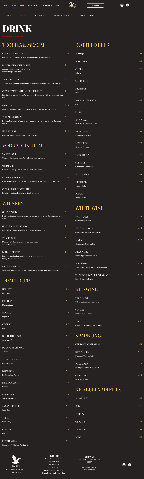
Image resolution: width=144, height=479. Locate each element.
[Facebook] (128, 5)
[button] (58, 5)
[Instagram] (122, 5)
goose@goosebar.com (89, 467)
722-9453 (91, 470)
